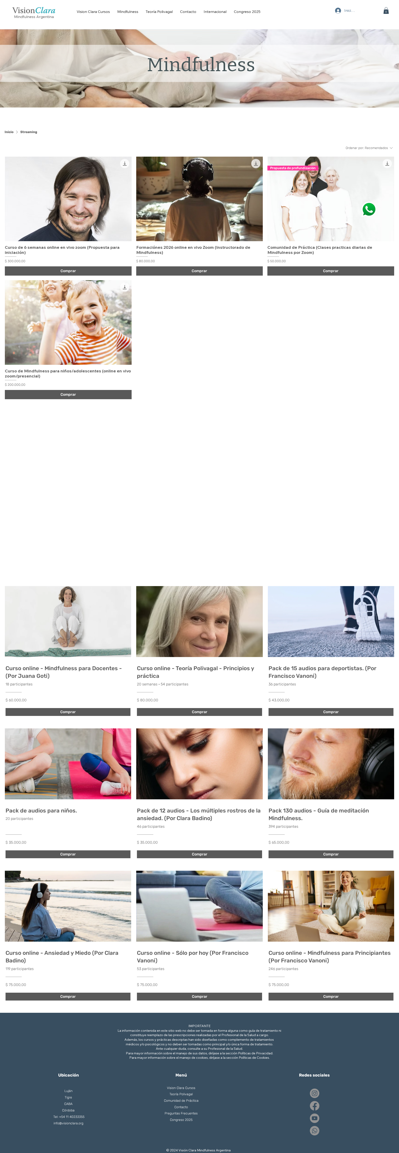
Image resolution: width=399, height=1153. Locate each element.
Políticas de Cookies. (254, 1058)
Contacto (181, 1107)
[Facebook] (314, 1105)
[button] (386, 10)
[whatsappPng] (368, 210)
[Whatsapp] (314, 1130)
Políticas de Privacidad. (255, 1053)
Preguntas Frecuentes (181, 1113)
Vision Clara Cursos (181, 1088)
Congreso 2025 (181, 1120)
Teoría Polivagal (181, 1094)
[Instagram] (314, 1093)
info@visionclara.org (68, 1123)
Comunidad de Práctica (181, 1101)
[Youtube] (314, 1118)
